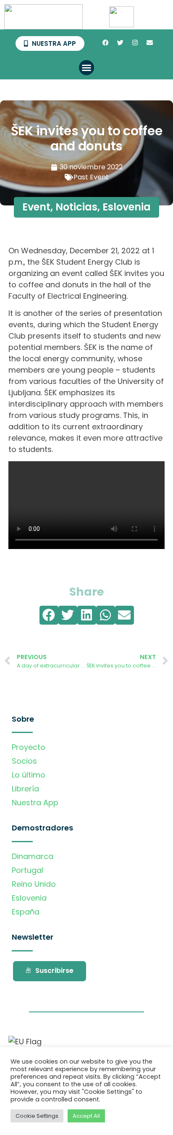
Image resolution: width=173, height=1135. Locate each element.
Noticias (76, 207)
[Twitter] (120, 43)
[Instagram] (134, 43)
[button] (86, 67)
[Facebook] (105, 43)
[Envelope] (149, 43)
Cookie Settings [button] (37, 1116)
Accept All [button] (86, 1116)
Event (36, 207)
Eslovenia (126, 207)
